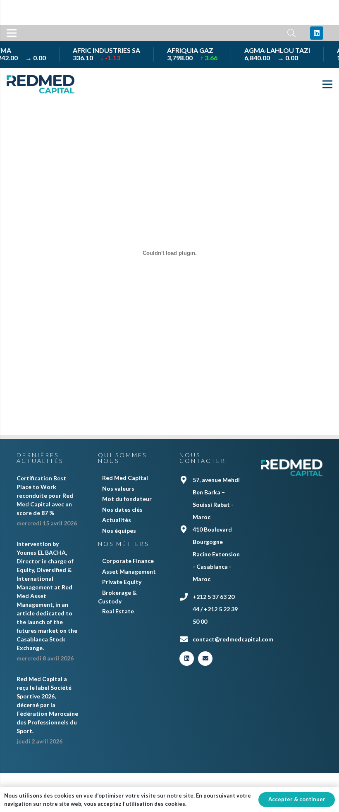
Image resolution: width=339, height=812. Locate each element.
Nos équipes (119, 530)
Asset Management (129, 571)
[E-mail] (205, 658)
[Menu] (11, 33)
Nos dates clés (122, 509)
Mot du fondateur (127, 498)
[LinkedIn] (316, 33)
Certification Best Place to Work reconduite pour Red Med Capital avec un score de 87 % (45, 495)
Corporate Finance (128, 560)
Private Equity (121, 581)
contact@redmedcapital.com (233, 639)
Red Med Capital (125, 477)
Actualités (116, 519)
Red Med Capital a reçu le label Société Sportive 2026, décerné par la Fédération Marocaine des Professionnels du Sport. (47, 704)
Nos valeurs (118, 488)
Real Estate (118, 611)
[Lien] (40, 84)
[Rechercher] (291, 33)
